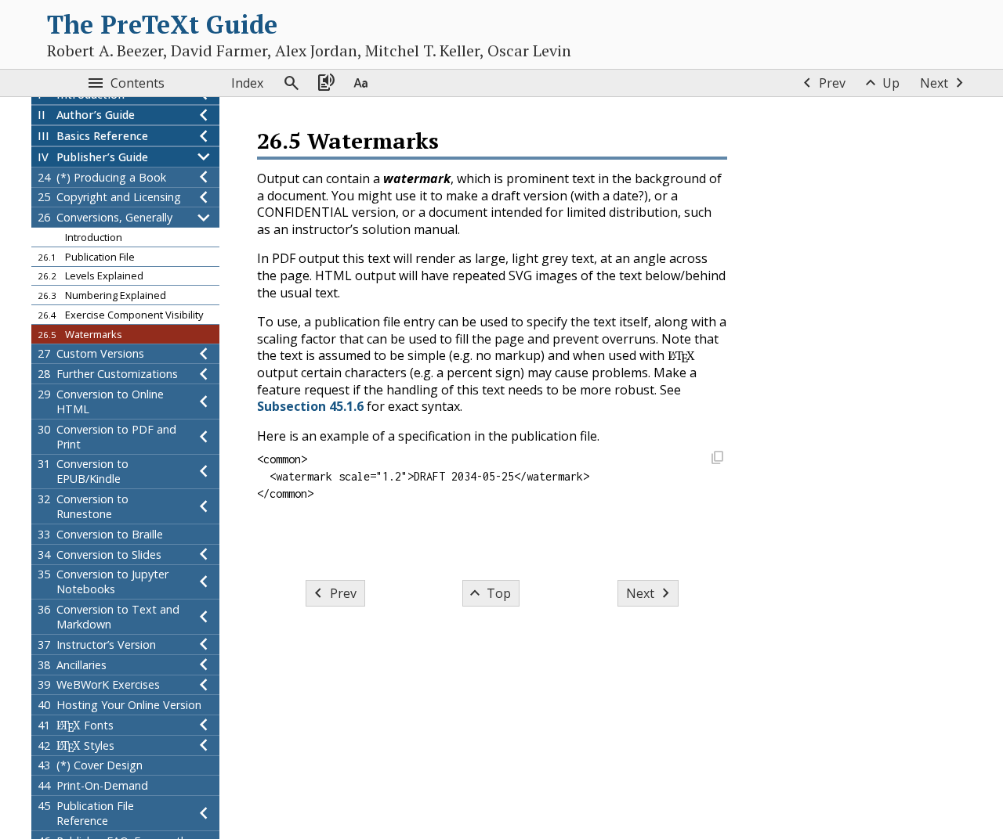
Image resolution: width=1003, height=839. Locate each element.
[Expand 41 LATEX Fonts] (203, 725)
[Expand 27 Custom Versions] (203, 354)
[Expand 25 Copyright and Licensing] (203, 197)
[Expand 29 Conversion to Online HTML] (203, 401)
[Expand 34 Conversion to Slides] (203, 554)
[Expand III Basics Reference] (203, 136)
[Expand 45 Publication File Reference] (203, 813)
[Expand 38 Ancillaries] (203, 665)
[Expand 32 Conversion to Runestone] (203, 506)
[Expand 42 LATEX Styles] (203, 745)
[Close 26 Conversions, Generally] (203, 217)
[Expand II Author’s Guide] (203, 115)
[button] (717, 459)
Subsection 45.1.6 (310, 406)
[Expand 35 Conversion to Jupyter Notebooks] (203, 582)
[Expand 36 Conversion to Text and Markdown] (203, 617)
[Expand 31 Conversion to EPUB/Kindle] (203, 472)
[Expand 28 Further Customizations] (203, 373)
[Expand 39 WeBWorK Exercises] (203, 685)
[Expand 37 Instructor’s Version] (203, 644)
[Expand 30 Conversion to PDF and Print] (203, 437)
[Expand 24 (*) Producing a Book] (203, 177)
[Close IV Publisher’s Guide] (203, 157)
